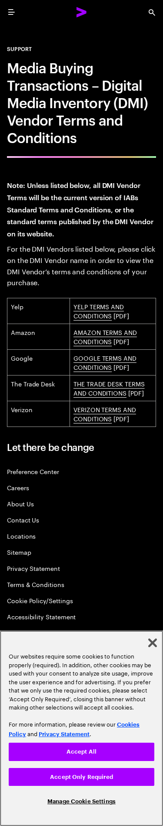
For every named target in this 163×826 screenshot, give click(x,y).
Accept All (81, 751)
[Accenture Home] (81, 12)
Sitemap (19, 551)
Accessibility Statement (41, 616)
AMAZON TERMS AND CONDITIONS (105, 336)
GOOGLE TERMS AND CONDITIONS (104, 362)
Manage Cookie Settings (81, 801)
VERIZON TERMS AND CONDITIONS (104, 413)
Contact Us (23, 519)
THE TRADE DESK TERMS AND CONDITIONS (109, 388)
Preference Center (33, 471)
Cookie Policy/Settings (40, 600)
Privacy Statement (33, 568)
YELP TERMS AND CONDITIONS (98, 310)
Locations (21, 535)
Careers (18, 487)
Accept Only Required (81, 777)
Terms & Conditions (35, 584)
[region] (81, 728)
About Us (20, 503)
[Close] (152, 642)
